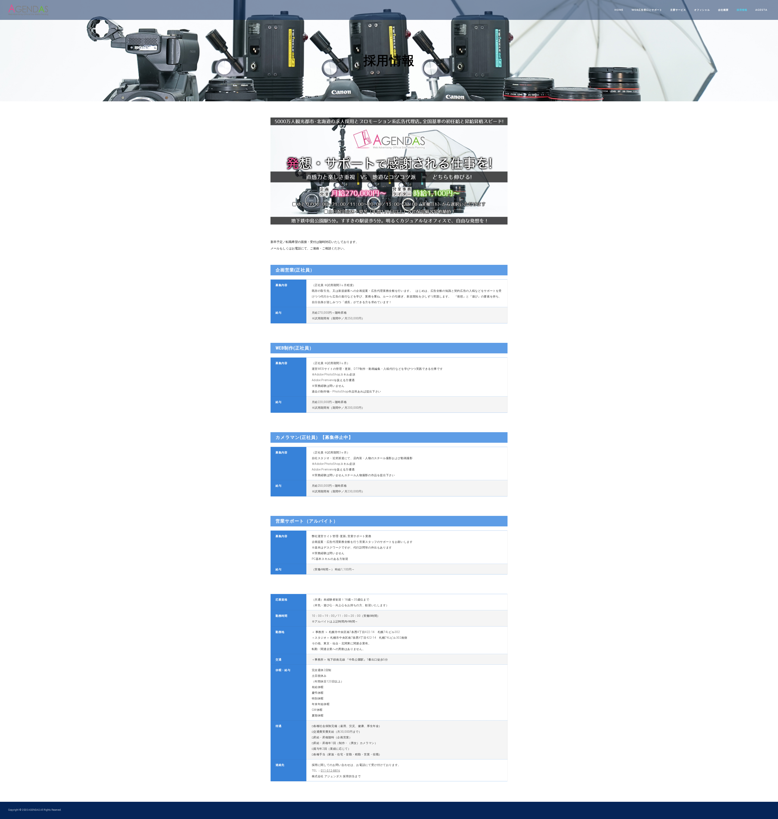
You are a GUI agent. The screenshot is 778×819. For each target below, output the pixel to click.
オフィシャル (702, 9)
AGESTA (761, 9)
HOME (618, 9)
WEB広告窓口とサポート (647, 9)
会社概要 (723, 9)
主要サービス (678, 9)
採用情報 (742, 9)
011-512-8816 (330, 770)
